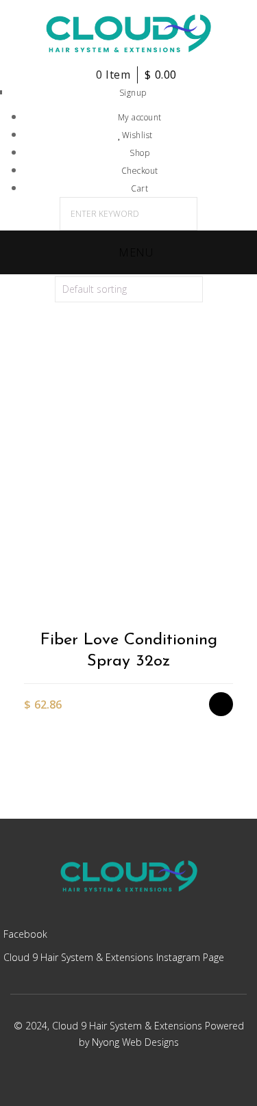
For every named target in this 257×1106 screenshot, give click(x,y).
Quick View (228, 608)
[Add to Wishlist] (228, 560)
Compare (228, 584)
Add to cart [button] (228, 536)
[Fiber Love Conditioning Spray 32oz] (128, 491)
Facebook (25, 933)
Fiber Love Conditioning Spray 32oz (128, 651)
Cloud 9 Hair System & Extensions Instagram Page (113, 957)
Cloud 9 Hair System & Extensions (128, 1025)
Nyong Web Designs (135, 1042)
